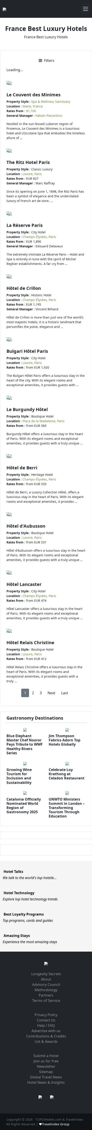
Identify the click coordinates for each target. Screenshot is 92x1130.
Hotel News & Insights (46, 1082)
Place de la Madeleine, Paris (44, 421)
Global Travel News (46, 1077)
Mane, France (33, 106)
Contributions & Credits (46, 1036)
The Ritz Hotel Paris (28, 162)
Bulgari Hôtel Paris (27, 351)
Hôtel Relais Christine (30, 643)
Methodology (46, 989)
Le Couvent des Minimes (33, 95)
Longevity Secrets (46, 973)
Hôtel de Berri (21, 468)
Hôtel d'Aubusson (25, 526)
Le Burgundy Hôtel (27, 409)
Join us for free (46, 1061)
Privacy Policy (46, 1014)
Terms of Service (46, 1000)
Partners (46, 995)
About (46, 979)
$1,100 (31, 111)
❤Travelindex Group (54, 1124)
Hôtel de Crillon (23, 288)
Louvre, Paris (32, 174)
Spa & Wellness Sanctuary (50, 101)
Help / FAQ (46, 1025)
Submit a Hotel (46, 1055)
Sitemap (46, 1071)
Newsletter (46, 1066)
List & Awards (46, 1041)
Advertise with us (46, 1030)
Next (51, 692)
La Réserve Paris (24, 225)
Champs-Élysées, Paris (39, 237)
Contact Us (46, 1020)
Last (64, 692)
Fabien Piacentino (49, 115)
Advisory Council (46, 984)
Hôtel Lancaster (24, 584)
